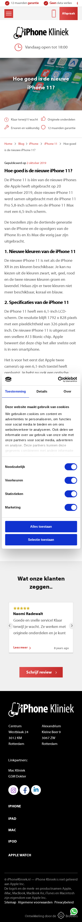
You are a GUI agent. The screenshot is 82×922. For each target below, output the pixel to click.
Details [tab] (42, 391)
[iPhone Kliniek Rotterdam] (41, 33)
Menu (8, 13)
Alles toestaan (41, 526)
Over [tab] (67, 391)
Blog (21, 144)
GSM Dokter (17, 776)
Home (8, 144)
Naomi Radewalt (28, 614)
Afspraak (68, 13)
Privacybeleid (64, 902)
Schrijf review (39, 672)
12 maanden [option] (25, 3)
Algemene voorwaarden (35, 902)
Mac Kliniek (16, 770)
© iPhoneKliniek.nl (17, 879)
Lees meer (20, 647)
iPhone (33, 144)
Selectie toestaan (41, 539)
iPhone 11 (50, 144)
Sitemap (10, 902)
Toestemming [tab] (15, 391)
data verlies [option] (61, 3)
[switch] (71, 480)
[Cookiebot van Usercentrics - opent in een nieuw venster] (58, 379)
